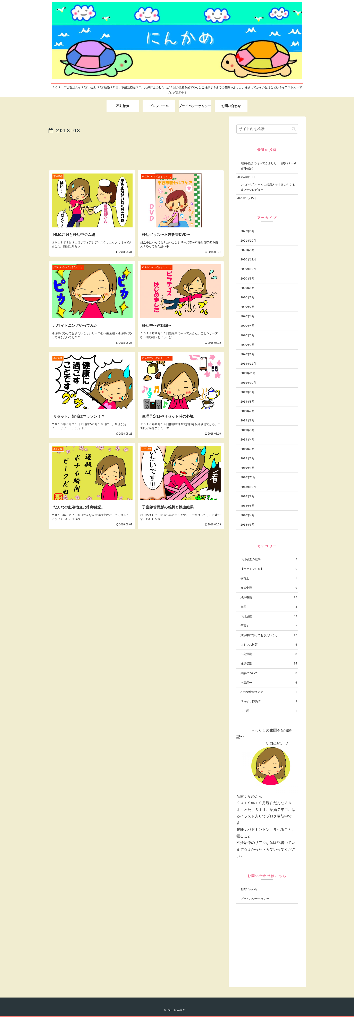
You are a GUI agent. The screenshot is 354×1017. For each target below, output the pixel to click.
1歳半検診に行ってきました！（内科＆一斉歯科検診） (269, 166)
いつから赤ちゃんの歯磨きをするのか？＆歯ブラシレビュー (268, 187)
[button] (293, 129)
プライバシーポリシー (255, 898)
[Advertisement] (136, 149)
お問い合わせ (249, 889)
